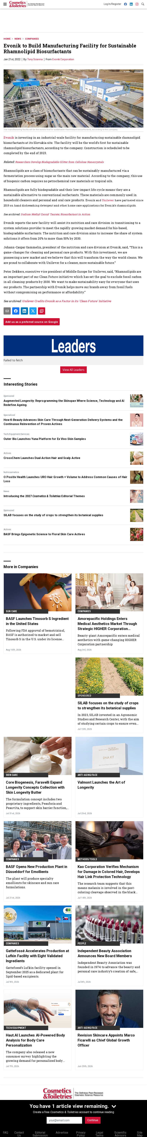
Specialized (9, 415)
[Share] (15, 311)
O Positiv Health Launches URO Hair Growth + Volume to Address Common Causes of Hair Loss (65, 479)
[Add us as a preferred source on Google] (41, 311)
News (18, 38)
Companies (32, 38)
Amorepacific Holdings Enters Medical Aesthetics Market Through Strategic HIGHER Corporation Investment (107, 624)
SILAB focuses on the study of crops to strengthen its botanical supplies (53, 515)
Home (7, 38)
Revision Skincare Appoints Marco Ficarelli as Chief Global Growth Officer (106, 1040)
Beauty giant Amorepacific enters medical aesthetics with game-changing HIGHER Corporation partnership (109, 640)
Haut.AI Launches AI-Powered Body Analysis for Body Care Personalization (35, 1040)
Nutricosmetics (11, 472)
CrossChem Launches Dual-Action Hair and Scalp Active (42, 458)
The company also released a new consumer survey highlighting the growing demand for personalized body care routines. (34, 1056)
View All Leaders (74, 370)
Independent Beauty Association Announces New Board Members (105, 953)
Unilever (108, 200)
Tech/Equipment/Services (16, 434)
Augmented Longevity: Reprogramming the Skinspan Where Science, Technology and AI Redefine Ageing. (64, 402)
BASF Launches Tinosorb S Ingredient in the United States (37, 621)
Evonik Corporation (63, 59)
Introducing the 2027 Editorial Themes (44, 496)
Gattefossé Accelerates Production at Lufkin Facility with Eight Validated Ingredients (37, 956)
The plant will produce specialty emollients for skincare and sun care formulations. (32, 883)
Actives (7, 453)
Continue (92, 1120)
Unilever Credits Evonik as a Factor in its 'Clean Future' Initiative (66, 301)
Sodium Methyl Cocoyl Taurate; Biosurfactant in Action (55, 214)
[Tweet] (33, 311)
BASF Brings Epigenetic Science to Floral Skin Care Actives (44, 534)
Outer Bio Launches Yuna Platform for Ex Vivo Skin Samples (45, 439)
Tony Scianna (35, 59)
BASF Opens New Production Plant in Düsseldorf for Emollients (36, 869)
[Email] (7, 311)
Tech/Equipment (16, 1027)
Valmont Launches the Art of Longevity (101, 785)
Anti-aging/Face (87, 775)
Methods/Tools (87, 859)
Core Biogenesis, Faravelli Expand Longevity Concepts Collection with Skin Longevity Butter (35, 787)
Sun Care (11, 611)
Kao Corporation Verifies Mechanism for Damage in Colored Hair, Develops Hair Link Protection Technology (109, 872)
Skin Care (12, 775)
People (82, 943)
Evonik (9, 137)
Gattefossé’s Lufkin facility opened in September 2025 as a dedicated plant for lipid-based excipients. (34, 972)
